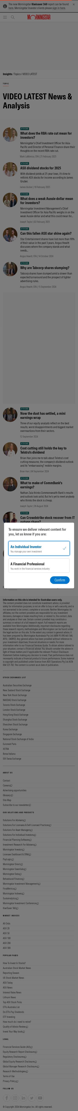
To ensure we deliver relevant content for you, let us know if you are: (37, 531)
